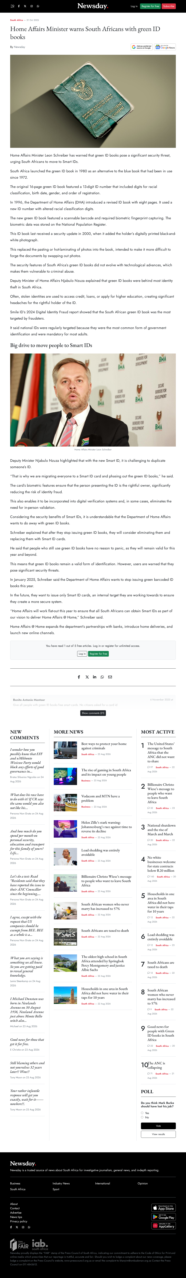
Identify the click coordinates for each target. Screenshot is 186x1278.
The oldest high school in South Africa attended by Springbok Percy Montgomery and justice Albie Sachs (104, 963)
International (102, 1183)
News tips (16, 1217)
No (147, 1117)
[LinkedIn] (93, 677)
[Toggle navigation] (13, 6)
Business (85, 780)
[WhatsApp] (101, 677)
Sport (56, 1189)
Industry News (61, 1183)
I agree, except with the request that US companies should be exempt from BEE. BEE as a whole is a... (26, 926)
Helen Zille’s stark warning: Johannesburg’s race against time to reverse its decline (106, 826)
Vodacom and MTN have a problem (100, 798)
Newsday (19, 47)
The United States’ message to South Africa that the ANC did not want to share (161, 752)
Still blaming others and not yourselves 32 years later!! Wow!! (27, 1067)
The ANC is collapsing (156, 1065)
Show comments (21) (93, 713)
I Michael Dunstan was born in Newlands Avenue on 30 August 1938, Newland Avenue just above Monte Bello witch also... (27, 1009)
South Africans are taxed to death (105, 930)
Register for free (150, 6)
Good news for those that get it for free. (27, 1041)
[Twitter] (85, 677)
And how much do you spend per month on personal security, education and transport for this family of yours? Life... (27, 842)
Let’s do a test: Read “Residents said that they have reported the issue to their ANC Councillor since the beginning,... (27, 885)
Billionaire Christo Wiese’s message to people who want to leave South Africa (106, 880)
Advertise (15, 1213)
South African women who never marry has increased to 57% (105, 906)
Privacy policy (18, 1221)
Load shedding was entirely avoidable (100, 852)
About (14, 1204)
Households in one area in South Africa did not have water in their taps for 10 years (105, 993)
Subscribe (168, 6)
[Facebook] (78, 677)
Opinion (143, 1183)
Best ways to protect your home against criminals (104, 745)
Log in (134, 6)
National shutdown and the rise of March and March (161, 829)
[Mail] (108, 677)
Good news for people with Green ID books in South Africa (160, 1033)
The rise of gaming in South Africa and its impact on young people (106, 772)
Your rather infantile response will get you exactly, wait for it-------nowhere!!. (26, 1097)
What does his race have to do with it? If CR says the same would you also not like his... (27, 801)
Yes (147, 1113)
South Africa (16, 20)
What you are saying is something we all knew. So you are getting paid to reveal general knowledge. (26, 967)
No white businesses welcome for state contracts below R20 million (161, 864)
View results (158, 1134)
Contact (15, 1208)
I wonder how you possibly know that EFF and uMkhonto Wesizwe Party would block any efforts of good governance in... (27, 760)
